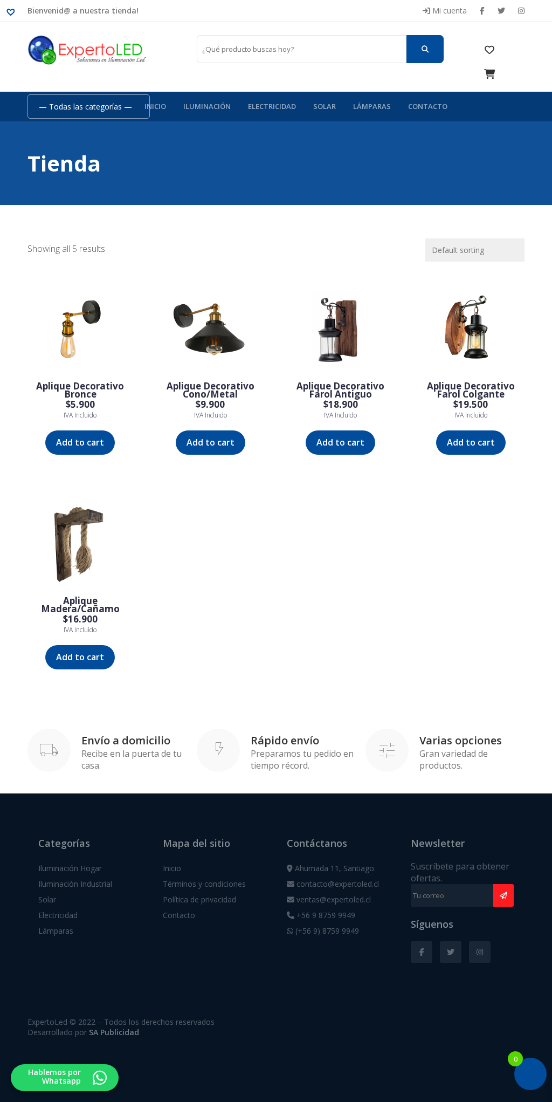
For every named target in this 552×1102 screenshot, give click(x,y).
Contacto (427, 106)
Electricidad (272, 106)
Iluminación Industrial (75, 884)
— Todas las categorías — (85, 106)
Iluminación (207, 106)
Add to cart (80, 442)
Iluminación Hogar (70, 868)
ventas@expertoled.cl (332, 899)
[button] (13, 11)
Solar (324, 106)
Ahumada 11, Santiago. (334, 868)
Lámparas (372, 106)
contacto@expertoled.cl (336, 884)
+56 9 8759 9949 (324, 915)
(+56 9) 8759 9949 (326, 931)
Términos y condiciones (204, 884)
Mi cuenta (448, 10)
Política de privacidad (199, 899)
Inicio (155, 106)
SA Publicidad (114, 1032)
